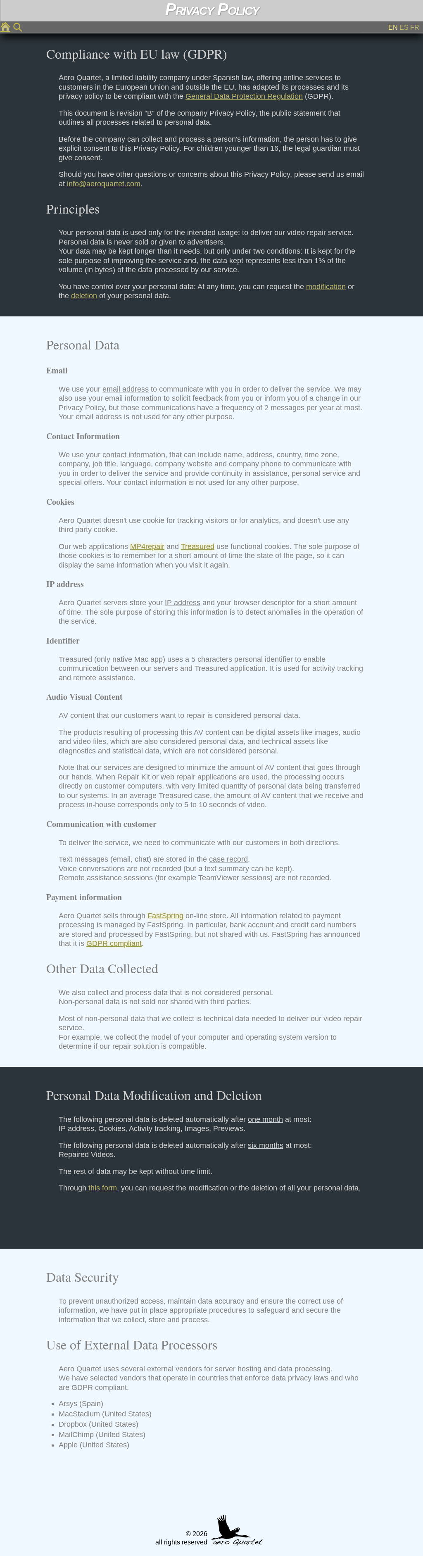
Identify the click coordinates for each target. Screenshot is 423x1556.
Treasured (197, 546)
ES (404, 27)
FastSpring (165, 916)
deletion (84, 296)
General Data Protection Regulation (244, 96)
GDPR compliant (114, 943)
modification (326, 287)
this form (102, 1188)
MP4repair (147, 546)
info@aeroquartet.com (103, 184)
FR (414, 27)
